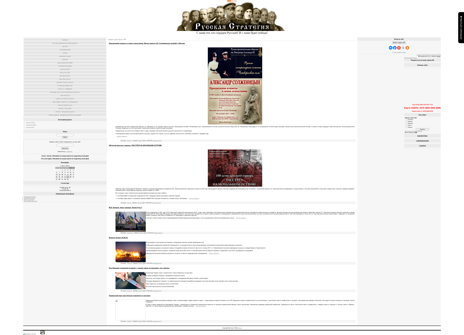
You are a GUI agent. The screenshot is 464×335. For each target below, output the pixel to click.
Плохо (410, 125)
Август (121, 39)
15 (62, 174)
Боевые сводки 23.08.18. (118, 238)
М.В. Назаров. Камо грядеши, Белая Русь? (125, 207)
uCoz (240, 328)
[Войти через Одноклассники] (407, 48)
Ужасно (410, 127)
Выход (434, 55)
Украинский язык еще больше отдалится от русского (129, 296)
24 (68, 177)
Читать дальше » (122, 136)
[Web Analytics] (232, 1)
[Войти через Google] (403, 48)
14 (59, 174)
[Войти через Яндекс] (399, 48)
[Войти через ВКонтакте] (390, 48)
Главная (110, 39)
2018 (115, 39)
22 (62, 177)
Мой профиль (427, 55)
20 (56, 177)
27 (56, 179)
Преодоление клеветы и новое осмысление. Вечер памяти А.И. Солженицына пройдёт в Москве (147, 43)
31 (68, 179)
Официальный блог (30, 196)
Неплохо (410, 123)
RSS (438, 55)
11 (70, 172)
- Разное (28, 127)
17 (68, 174)
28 (59, 179)
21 (59, 177)
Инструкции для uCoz (30, 201)
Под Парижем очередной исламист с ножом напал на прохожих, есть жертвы (139, 268)
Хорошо (410, 121)
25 (70, 177)
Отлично (410, 119)
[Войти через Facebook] (395, 48)
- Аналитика (29, 125)
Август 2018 (65, 166)
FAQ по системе (29, 199)
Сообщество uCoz (29, 198)
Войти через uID (399, 43)
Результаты (408, 131)
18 (70, 174)
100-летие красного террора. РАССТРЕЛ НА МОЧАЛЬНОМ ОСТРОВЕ (135, 145)
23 (65, 177)
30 (65, 179)
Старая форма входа (399, 52)
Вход (415, 58)
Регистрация (409, 58)
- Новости (28, 122)
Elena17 (140, 140)
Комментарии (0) (157, 140)
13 (56, 174)
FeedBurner (68, 151)
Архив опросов (417, 131)
